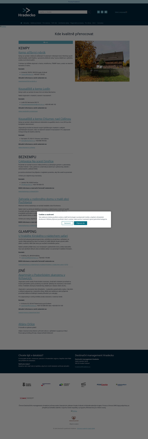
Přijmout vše (80, 223)
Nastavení (67, 223)
